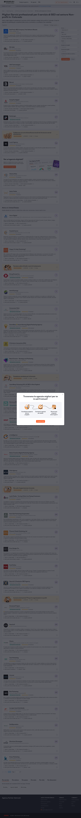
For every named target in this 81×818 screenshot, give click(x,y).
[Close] (62, 394)
